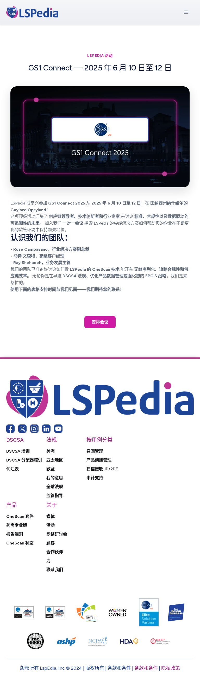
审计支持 (94, 478)
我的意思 (54, 478)
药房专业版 (16, 525)
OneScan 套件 (20, 516)
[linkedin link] (46, 428)
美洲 (50, 451)
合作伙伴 (54, 552)
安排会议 (100, 322)
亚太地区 (54, 460)
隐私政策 (170, 668)
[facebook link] (10, 428)
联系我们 (54, 569)
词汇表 (12, 469)
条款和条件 (146, 668)
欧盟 (50, 469)
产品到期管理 (98, 460)
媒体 (50, 516)
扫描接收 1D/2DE (102, 469)
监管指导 (54, 495)
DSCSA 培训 (18, 451)
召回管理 (94, 451)
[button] (186, 12)
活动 (50, 525)
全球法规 (54, 486)
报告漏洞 (14, 534)
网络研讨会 (56, 534)
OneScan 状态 (20, 543)
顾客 (50, 543)
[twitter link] (22, 428)
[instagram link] (34, 428)
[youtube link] (58, 428)
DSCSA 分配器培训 (24, 460)
